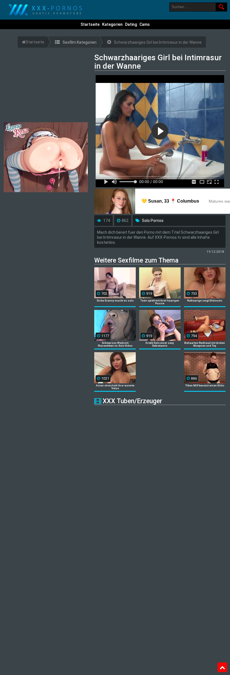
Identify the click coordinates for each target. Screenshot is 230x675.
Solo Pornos (153, 220)
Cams (144, 24)
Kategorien (112, 24)
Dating (131, 24)
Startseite (90, 24)
